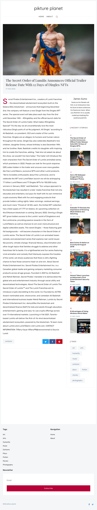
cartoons (8, 341)
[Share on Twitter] (45, 341)
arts (81, 348)
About (49, 16)
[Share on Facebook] (52, 341)
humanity (76, 353)
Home (41, 16)
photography (77, 380)
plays (75, 370)
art (74, 348)
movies (75, 375)
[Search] (56, 17)
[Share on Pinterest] (59, 341)
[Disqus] (32, 381)
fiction (84, 370)
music (75, 359)
